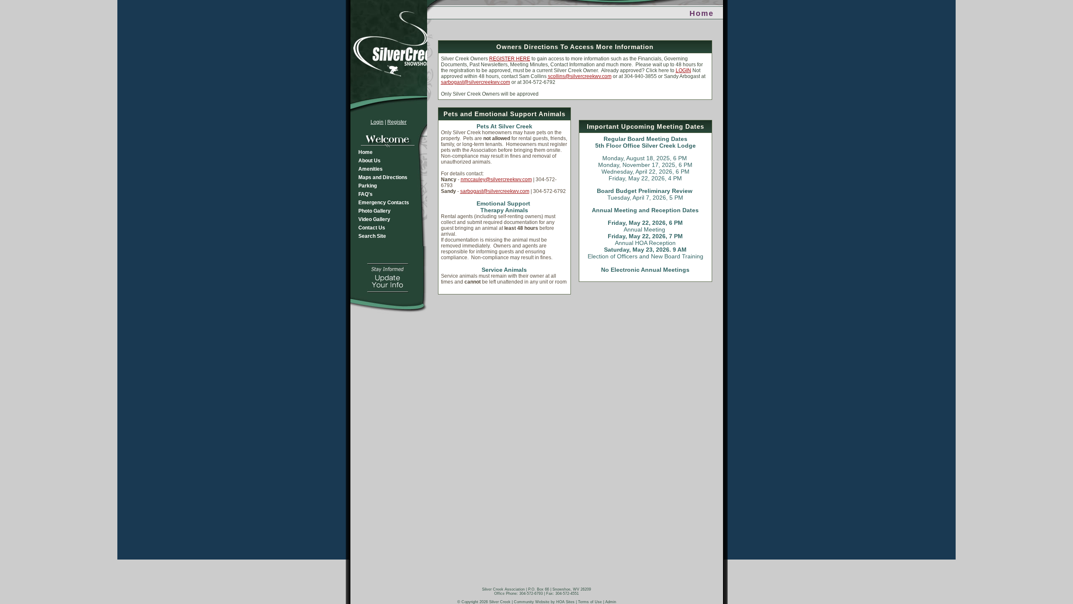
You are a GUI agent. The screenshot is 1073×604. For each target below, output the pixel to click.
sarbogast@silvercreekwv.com (475, 82)
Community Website (531, 602)
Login (377, 122)
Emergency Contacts (383, 203)
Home (365, 152)
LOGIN (683, 70)
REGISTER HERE (509, 59)
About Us (369, 161)
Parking (367, 186)
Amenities (370, 169)
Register (397, 122)
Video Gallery (374, 219)
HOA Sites (565, 602)
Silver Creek (500, 602)
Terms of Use (590, 602)
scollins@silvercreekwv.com (580, 76)
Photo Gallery (374, 211)
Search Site (372, 236)
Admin (610, 602)
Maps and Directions (382, 177)
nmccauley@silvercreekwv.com (496, 179)
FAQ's (365, 194)
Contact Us (371, 228)
